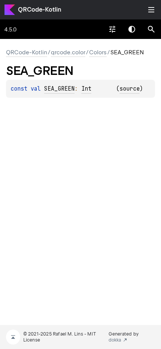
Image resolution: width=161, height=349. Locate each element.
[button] (151, 29)
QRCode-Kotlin (39, 9)
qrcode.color (68, 52)
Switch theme (132, 29)
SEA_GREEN (59, 88)
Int (86, 88)
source (129, 88)
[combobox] (112, 29)
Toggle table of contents (151, 9)
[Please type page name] (151, 29)
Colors (98, 52)
